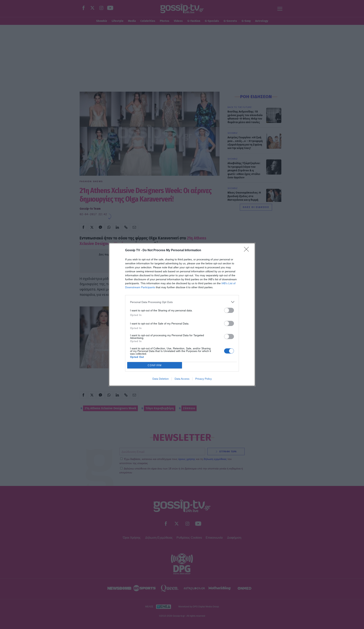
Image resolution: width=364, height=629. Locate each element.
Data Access (182, 378)
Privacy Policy (203, 378)
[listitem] (182, 302)
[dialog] (182, 314)
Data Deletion (160, 378)
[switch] (229, 310)
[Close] (247, 250)
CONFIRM (155, 365)
